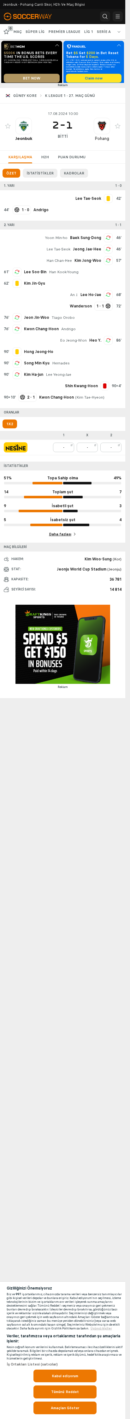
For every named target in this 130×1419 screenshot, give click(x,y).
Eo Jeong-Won (73, 342)
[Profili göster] (23, 128)
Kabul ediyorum (65, 1376)
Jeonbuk (23, 140)
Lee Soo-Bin (35, 274)
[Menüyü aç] (118, 16)
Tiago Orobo (63, 319)
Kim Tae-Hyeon (89, 399)
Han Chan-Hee (59, 262)
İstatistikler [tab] (40, 175)
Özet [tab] (11, 175)
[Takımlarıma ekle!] (8, 128)
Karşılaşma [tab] (20, 159)
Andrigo (68, 331)
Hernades (61, 365)
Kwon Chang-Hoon (41, 331)
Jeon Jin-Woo (36, 319)
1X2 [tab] (9, 426)
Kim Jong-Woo (87, 262)
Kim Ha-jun (33, 376)
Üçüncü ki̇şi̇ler (101, 1328)
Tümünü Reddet (65, 1392)
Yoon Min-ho (56, 240)
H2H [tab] (45, 159)
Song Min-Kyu (37, 365)
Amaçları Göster (65, 1408)
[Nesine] (15, 450)
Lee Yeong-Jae (58, 376)
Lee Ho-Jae (90, 297)
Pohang (102, 140)
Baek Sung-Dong (85, 240)
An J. (74, 297)
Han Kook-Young (64, 274)
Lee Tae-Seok (58, 251)
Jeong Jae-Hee (87, 251)
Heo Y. (95, 342)
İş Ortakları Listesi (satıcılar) (32, 1364)
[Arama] (105, 16)
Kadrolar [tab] (74, 175)
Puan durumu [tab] (72, 159)
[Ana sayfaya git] (32, 16)
